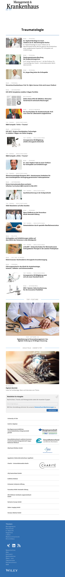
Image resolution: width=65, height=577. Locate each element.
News (24, 38)
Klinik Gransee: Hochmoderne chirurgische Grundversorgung (26, 260)
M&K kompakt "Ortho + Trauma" (17, 124)
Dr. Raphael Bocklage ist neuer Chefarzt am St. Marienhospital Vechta (36, 41)
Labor (8, 534)
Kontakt (9, 554)
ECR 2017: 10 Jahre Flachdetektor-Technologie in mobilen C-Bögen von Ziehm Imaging (21, 132)
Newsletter (11, 550)
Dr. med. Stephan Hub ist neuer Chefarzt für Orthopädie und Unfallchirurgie (37, 163)
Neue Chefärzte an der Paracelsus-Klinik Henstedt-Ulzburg (34, 213)
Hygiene (9, 532)
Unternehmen (15, 90)
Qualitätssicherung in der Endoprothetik (37, 193)
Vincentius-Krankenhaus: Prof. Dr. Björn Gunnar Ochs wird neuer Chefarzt (31, 85)
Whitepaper (27, 96)
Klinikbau (10, 539)
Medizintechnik (21, 122)
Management (11, 526)
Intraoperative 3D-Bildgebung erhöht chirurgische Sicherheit (33, 141)
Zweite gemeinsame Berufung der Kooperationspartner (33, 58)
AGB (7, 564)
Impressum (10, 560)
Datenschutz (11, 562)
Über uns (10, 558)
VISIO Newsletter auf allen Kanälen (18, 206)
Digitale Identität (11, 388)
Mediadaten (11, 556)
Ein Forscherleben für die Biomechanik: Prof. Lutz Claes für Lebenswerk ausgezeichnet (38, 112)
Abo (7, 552)
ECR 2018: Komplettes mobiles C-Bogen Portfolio (22, 92)
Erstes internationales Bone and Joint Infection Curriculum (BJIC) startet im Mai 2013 (21, 185)
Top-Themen (10, 122)
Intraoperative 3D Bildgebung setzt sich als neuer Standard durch (35, 276)
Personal (32, 38)
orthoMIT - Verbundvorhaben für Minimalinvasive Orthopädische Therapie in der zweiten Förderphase (40, 248)
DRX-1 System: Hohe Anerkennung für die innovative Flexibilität (35, 289)
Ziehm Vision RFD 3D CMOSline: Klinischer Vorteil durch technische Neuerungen (37, 99)
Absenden (52, 410)
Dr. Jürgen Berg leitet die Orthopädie (35, 72)
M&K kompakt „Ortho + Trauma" (17, 156)
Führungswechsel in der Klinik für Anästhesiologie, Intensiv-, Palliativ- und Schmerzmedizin (23, 267)
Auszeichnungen (34, 109)
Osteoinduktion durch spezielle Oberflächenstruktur (41, 225)
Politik (14, 236)
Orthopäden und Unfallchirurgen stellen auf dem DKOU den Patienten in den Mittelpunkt (21, 239)
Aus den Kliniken (17, 257)
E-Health (10, 530)
